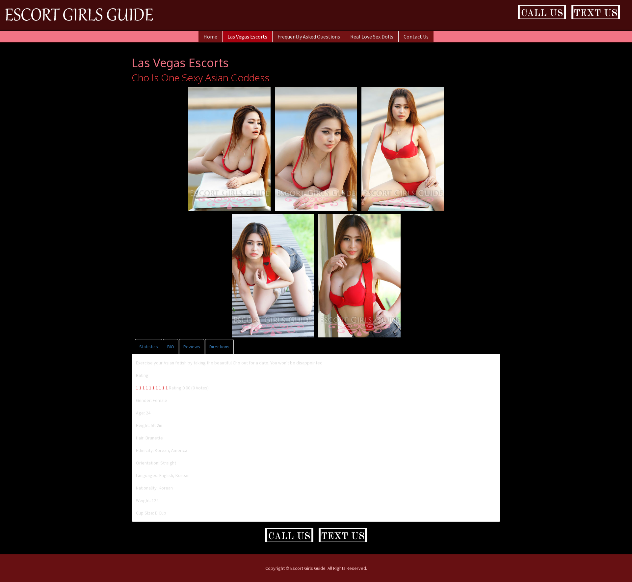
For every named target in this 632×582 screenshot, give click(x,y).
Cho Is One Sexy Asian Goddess (200, 77)
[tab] (148, 346)
